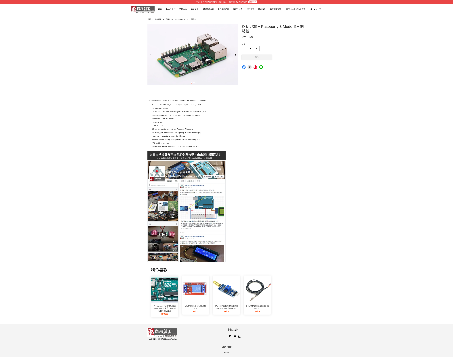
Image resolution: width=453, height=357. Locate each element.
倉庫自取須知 (208, 9)
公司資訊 (250, 9)
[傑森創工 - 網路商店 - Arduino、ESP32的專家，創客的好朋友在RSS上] (239, 337)
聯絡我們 (262, 9)
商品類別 (169, 9)
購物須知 (194, 9)
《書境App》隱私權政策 (295, 9)
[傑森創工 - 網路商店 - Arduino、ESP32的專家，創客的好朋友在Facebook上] (230, 337)
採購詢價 (252, 2)
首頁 (160, 9)
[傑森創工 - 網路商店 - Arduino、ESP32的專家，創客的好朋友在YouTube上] (235, 337)
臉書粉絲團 (237, 9)
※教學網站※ (223, 9)
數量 (243, 44)
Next (235, 55)
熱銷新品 (183, 9)
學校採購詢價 (275, 9)
